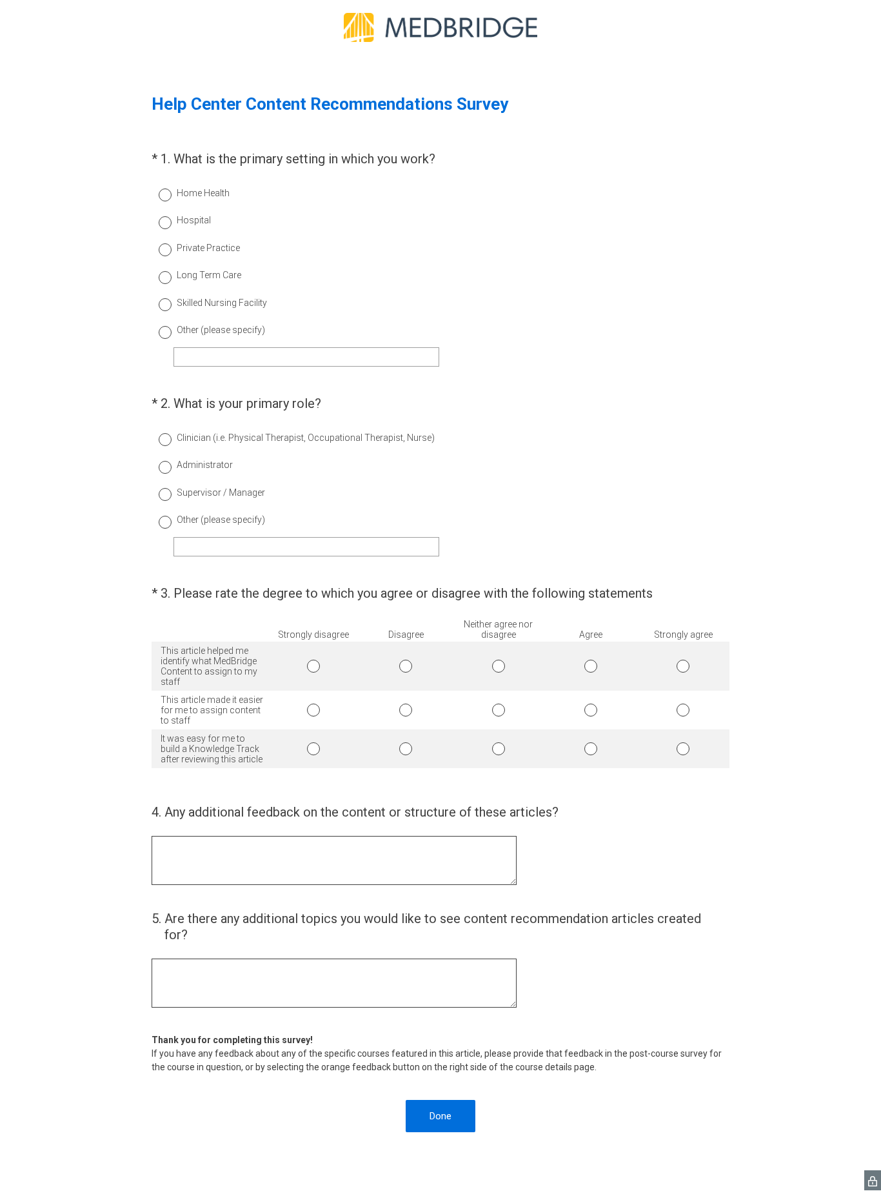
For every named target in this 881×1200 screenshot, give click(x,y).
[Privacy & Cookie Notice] (872, 1180)
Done (440, 1116)
